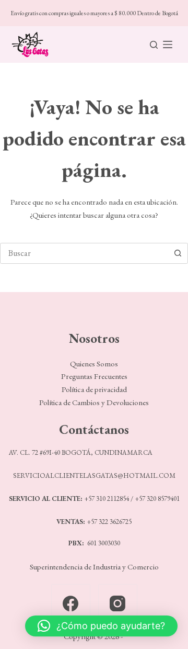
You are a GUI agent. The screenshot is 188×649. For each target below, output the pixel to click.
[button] (101, 626)
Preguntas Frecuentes (94, 376)
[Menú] (167, 44)
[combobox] (84, 253)
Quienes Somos (94, 363)
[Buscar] (154, 45)
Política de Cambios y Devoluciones (94, 402)
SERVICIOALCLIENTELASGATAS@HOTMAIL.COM (94, 475)
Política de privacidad (94, 389)
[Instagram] (117, 603)
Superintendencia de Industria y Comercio (94, 567)
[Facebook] (70, 603)
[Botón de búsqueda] (177, 253)
